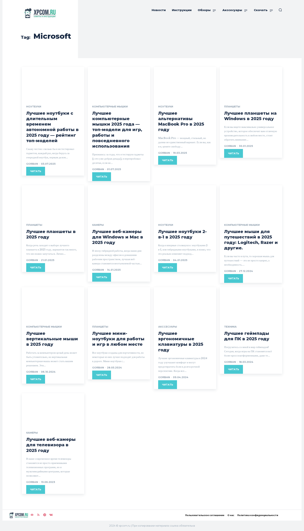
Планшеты (232, 106)
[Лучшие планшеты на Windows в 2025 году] (251, 82)
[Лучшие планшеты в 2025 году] (53, 201)
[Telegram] (44, 515)
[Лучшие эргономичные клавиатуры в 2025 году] (185, 302)
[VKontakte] (51, 515)
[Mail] (32, 515)
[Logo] (39, 13)
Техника (230, 326)
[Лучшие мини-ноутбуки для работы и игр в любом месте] (119, 302)
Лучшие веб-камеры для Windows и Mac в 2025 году (117, 237)
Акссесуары (167, 326)
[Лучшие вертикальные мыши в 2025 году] (53, 302)
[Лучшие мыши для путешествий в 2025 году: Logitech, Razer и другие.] (251, 201)
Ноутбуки (33, 106)
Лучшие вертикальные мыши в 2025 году (52, 339)
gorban (32, 163)
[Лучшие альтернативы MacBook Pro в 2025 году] (185, 82)
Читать (35, 171)
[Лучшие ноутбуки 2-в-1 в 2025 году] (185, 201)
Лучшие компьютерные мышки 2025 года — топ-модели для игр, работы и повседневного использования (117, 130)
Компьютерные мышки (110, 106)
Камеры (98, 225)
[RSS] (38, 515)
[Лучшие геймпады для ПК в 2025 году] (251, 302)
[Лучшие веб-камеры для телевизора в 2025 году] (53, 409)
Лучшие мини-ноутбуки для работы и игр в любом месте (118, 339)
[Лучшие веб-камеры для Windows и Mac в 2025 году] (119, 201)
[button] (280, 10)
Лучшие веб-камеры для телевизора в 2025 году (51, 445)
